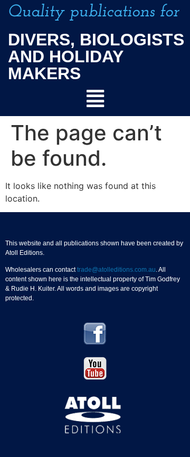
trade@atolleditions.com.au (116, 269)
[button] (95, 99)
